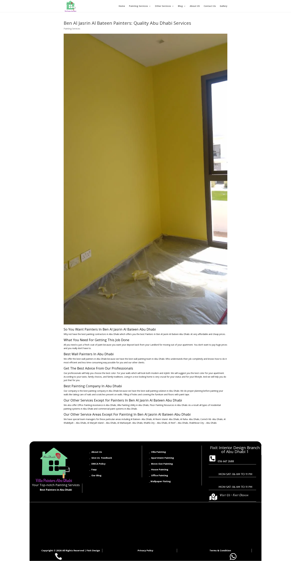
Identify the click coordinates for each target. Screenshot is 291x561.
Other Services (163, 6)
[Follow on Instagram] (51, 495)
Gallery (223, 6)
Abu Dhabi (114, 334)
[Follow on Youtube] (64, 495)
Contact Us (210, 6)
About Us (96, 451)
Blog (180, 6)
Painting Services (138, 6)
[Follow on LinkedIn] (57, 495)
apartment (187, 344)
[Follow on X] (44, 495)
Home (122, 6)
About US (195, 6)
